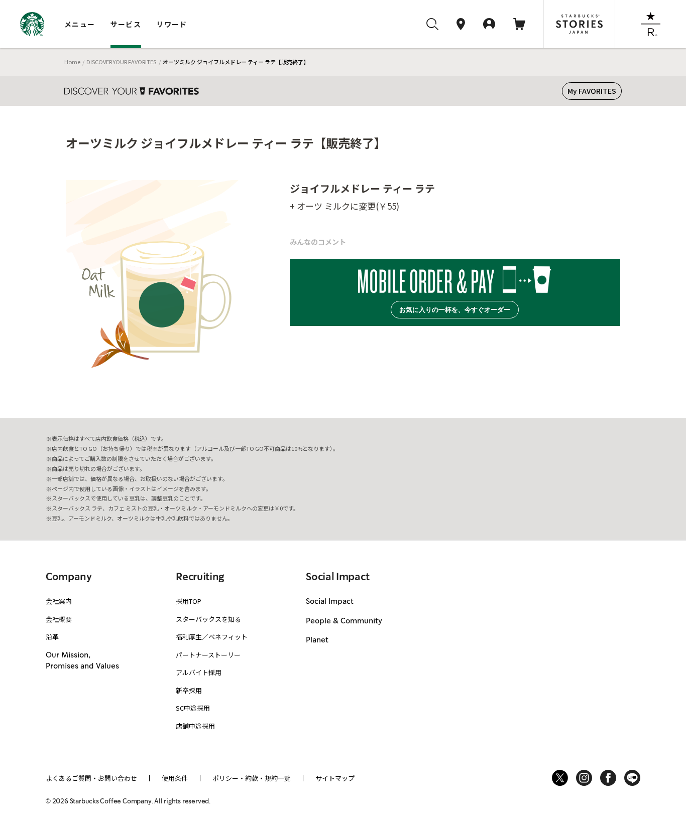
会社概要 (59, 619)
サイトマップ (335, 778)
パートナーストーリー (208, 654)
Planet (317, 640)
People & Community (344, 621)
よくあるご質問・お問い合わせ (91, 778)
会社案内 (59, 601)
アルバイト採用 (198, 672)
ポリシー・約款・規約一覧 (251, 778)
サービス (126, 24)
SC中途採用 (193, 708)
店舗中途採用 (195, 726)
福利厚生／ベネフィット (212, 636)
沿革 (52, 636)
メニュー (79, 24)
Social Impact (330, 601)
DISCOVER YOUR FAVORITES (121, 62)
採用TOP (188, 601)
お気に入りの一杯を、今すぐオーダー (454, 309)
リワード (171, 24)
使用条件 (175, 778)
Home (72, 62)
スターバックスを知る (208, 619)
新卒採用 (189, 690)
